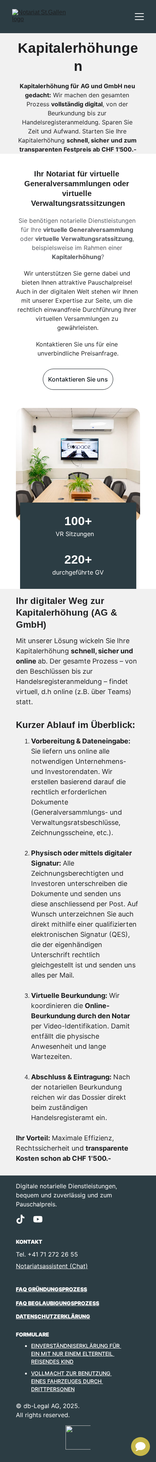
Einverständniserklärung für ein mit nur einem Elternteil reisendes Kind (76, 1353)
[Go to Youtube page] (37, 1219)
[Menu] (139, 16)
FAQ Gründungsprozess (51, 1289)
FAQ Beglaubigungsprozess (57, 1303)
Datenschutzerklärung (53, 1316)
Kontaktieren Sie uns (78, 379)
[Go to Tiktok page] (20, 1219)
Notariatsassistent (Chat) (52, 1266)
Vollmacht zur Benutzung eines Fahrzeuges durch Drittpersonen (71, 1381)
